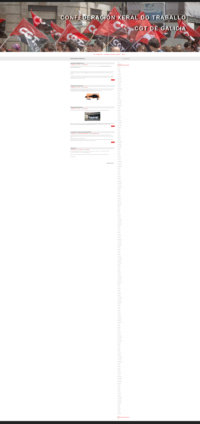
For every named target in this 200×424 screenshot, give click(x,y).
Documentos (118, 54)
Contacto (123, 54)
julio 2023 (119, 91)
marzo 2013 (119, 291)
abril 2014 (119, 269)
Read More (113, 142)
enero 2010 (119, 354)
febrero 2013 (119, 293)
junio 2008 (119, 386)
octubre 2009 (119, 359)
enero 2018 (119, 200)
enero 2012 (119, 315)
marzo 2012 (119, 312)
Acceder (119, 418)
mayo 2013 (119, 288)
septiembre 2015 (120, 244)
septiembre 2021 (120, 125)
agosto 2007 (119, 403)
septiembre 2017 (120, 203)
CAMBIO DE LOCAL (73, 148)
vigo (79, 64)
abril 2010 (119, 349)
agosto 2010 (119, 342)
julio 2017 (119, 207)
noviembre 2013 (120, 278)
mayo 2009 (119, 368)
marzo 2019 (119, 176)
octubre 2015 (119, 242)
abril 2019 (119, 174)
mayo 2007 (119, 408)
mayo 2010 (119, 347)
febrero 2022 (119, 117)
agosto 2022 (119, 107)
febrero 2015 (119, 256)
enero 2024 (119, 86)
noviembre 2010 (120, 337)
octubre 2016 (119, 222)
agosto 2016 (119, 225)
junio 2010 (119, 346)
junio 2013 (119, 286)
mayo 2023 (119, 95)
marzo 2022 (119, 115)
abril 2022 (119, 113)
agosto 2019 (119, 168)
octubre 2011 (119, 320)
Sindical (85, 64)
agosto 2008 (119, 383)
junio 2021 (119, 130)
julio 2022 (119, 108)
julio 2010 (119, 344)
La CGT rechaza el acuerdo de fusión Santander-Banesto (81, 132)
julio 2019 (119, 169)
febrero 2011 (119, 332)
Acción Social (112, 54)
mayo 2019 (119, 173)
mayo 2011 (119, 327)
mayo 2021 (119, 132)
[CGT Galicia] (100, 51)
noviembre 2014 (120, 259)
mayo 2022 (119, 112)
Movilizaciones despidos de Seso (77, 107)
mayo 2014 (119, 268)
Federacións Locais (99, 54)
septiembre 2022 (120, 105)
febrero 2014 (119, 273)
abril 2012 (119, 310)
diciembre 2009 (120, 356)
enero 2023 (119, 98)
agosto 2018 (119, 188)
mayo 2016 (119, 230)
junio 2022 (119, 110)
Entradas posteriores (110, 163)
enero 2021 (119, 139)
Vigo (87, 64)
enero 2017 (119, 217)
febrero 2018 (119, 198)
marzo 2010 (119, 351)
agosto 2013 (119, 283)
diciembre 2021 (120, 120)
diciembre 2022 (120, 100)
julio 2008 (119, 385)
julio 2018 (119, 190)
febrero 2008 (119, 393)
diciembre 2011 (120, 317)
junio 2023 (119, 93)
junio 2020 (119, 151)
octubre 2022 (119, 103)
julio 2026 (119, 66)
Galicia (96, 133)
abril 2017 (119, 212)
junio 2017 (119, 208)
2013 (124, 58)
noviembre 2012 (120, 298)
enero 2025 (119, 76)
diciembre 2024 (120, 78)
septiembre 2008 (120, 381)
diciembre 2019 (120, 161)
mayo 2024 (119, 83)
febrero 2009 (119, 373)
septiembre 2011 (120, 322)
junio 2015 (119, 249)
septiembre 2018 (120, 186)
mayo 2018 (119, 193)
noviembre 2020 (120, 142)
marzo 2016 (119, 234)
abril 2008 (119, 390)
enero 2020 (119, 159)
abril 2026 (119, 69)
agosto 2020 (119, 147)
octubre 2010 (119, 339)
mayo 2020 (119, 152)
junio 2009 (119, 366)
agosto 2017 (119, 205)
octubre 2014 (119, 261)
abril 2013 (119, 290)
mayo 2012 (119, 308)
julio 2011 (119, 324)
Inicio (94, 54)
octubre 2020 (119, 144)
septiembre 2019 (120, 166)
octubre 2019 (119, 164)
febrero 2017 (119, 215)
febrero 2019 (119, 178)
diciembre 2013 (120, 276)
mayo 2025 (119, 71)
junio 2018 (119, 191)
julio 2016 (119, 227)
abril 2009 (119, 369)
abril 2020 (119, 154)
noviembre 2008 (120, 378)
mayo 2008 (119, 388)
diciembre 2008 (120, 376)
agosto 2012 (119, 303)
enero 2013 (119, 295)
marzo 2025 (119, 73)
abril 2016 (119, 232)
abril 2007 (119, 410)
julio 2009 (119, 364)
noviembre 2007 (120, 398)
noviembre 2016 (120, 220)
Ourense (88, 149)
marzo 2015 (119, 254)
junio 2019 (119, 171)
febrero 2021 (119, 137)
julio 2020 (119, 149)
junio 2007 (119, 407)
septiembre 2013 (120, 281)
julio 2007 (119, 405)
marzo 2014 (119, 271)
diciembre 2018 (120, 181)
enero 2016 (119, 237)
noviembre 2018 (120, 183)
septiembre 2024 (120, 81)
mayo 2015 (119, 251)
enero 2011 (119, 334)
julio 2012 (119, 305)
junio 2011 (119, 325)
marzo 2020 (119, 156)
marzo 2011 (119, 330)
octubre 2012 (119, 300)
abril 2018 (119, 195)
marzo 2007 (119, 412)
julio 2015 (119, 247)
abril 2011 (119, 329)
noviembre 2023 (120, 88)
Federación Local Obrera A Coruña (83, 133)
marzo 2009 (119, 371)
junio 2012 (119, 307)
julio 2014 (119, 264)
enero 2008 (119, 395)
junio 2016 (119, 229)
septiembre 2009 (120, 361)
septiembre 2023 (120, 90)
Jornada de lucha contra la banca (77, 85)
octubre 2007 (119, 400)
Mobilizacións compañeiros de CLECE (77, 63)
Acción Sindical (106, 54)
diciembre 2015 (120, 239)
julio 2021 (119, 129)
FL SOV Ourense (81, 149)
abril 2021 (119, 134)
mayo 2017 (119, 210)
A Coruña (93, 133)
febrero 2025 (119, 74)
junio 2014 (119, 266)
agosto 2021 (119, 127)
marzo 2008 (119, 391)
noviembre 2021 (120, 122)
